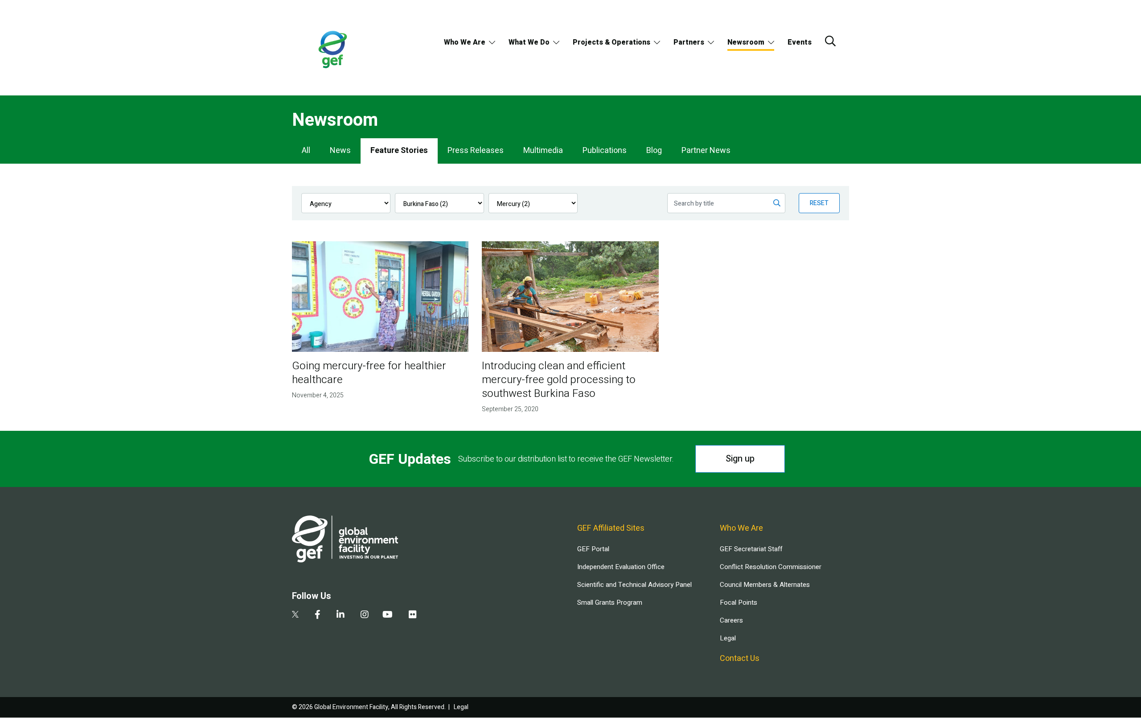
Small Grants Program (609, 602)
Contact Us (739, 658)
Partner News (706, 150)
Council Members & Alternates (765, 585)
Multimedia (543, 150)
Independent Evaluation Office (621, 567)
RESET (819, 203)
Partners (688, 42)
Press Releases (475, 150)
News (340, 150)
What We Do (529, 42)
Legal (728, 638)
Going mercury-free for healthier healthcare (369, 373)
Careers (731, 620)
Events (800, 42)
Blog (654, 150)
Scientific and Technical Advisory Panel (634, 585)
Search (830, 41)
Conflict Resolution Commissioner (770, 567)
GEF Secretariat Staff (751, 549)
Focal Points (738, 602)
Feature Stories (399, 150)
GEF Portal (593, 549)
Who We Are (464, 42)
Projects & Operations (611, 42)
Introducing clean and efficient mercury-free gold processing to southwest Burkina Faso (559, 379)
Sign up (740, 458)
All (306, 150)
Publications (605, 150)
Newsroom (745, 42)
